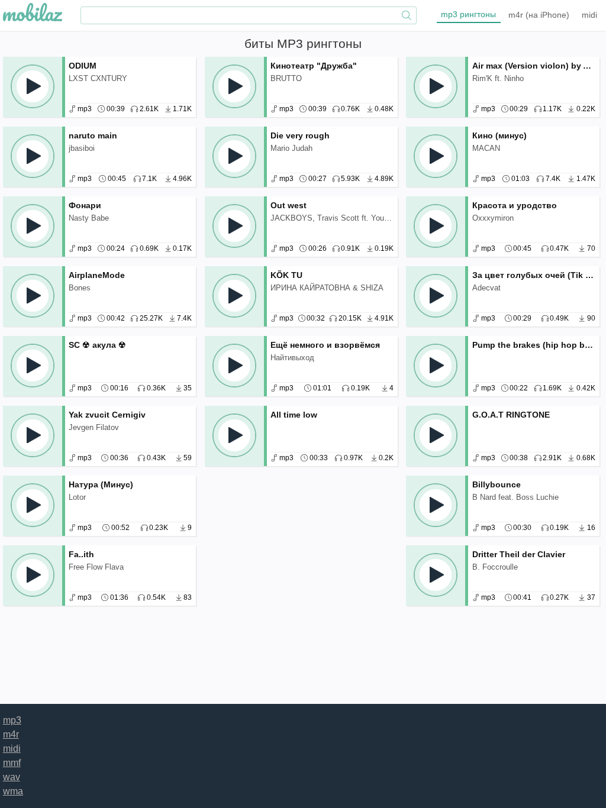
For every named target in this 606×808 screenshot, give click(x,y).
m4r (538, 15)
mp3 (468, 14)
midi (589, 15)
